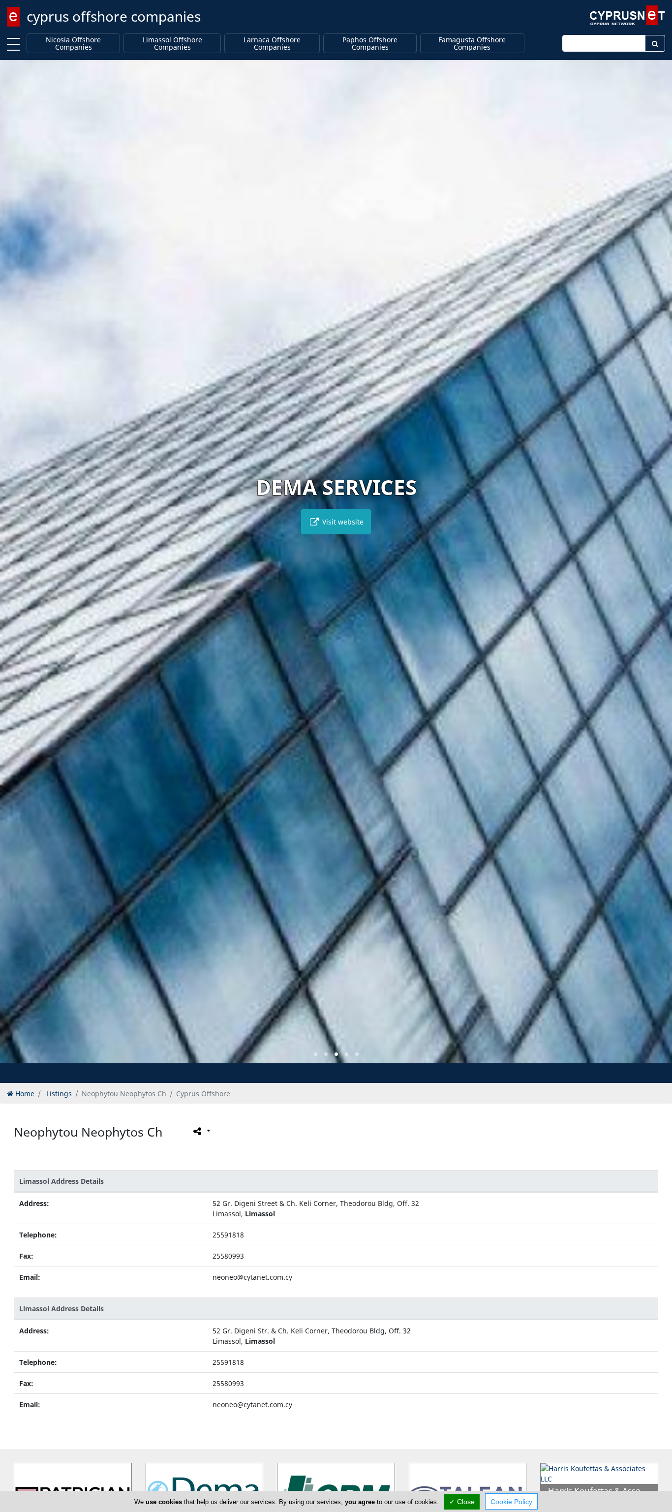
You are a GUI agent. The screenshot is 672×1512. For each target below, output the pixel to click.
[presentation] (16, 569)
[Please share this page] (200, 1131)
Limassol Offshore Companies (172, 43)
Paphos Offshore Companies (369, 43)
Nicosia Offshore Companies (73, 43)
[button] (315, 1054)
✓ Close (462, 1502)
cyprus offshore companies (114, 16)
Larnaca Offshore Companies (272, 43)
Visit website (342, 521)
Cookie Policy (511, 1502)
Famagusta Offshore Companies (472, 43)
